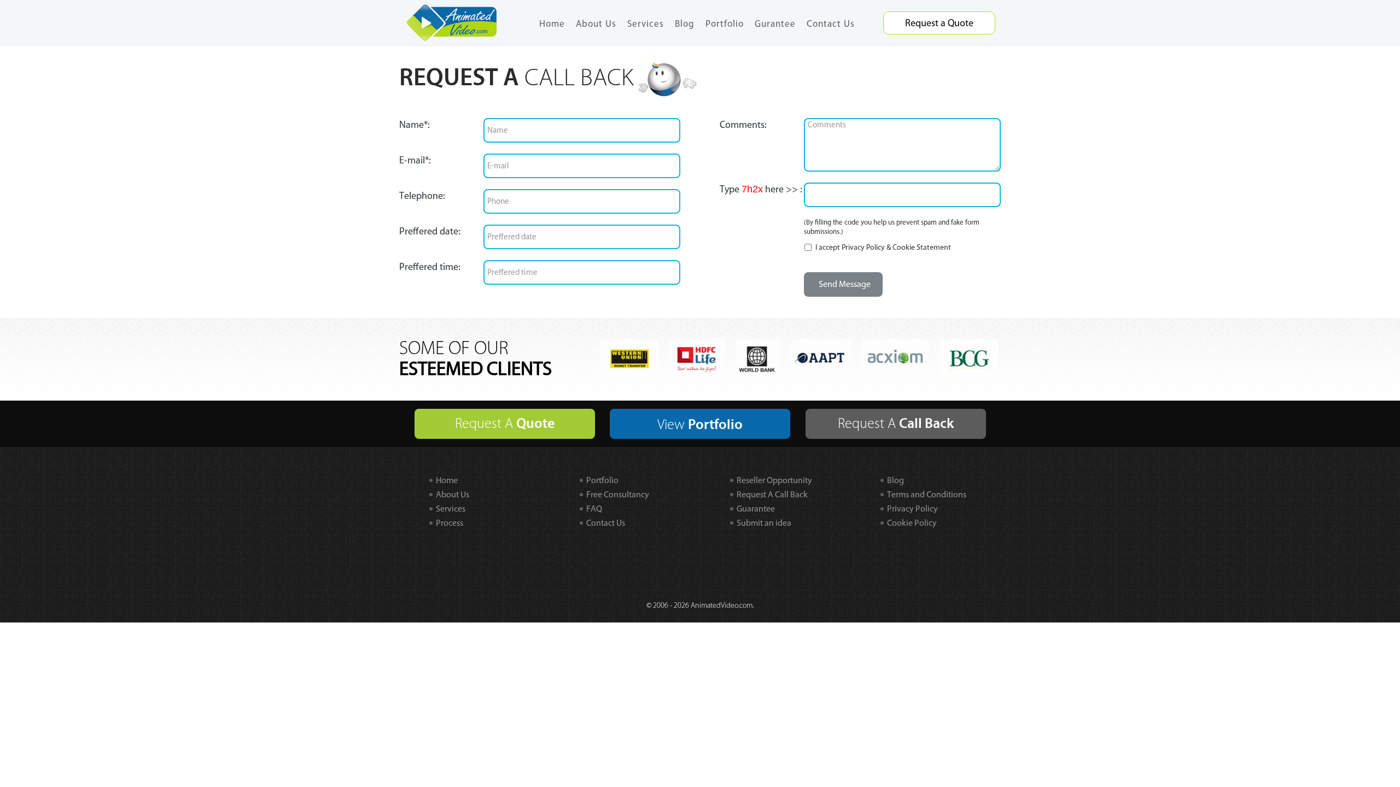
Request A (505, 423)
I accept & (882, 247)
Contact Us (831, 23)
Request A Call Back (772, 494)
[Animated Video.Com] (451, 21)
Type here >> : (761, 189)
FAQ (594, 508)
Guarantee (756, 508)
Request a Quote (939, 23)
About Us (596, 23)
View (700, 424)
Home (552, 23)
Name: (414, 125)
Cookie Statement (921, 247)
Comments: (743, 125)
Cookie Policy (912, 523)
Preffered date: (429, 231)
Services (645, 23)
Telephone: (422, 196)
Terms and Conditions (926, 494)
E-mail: (415, 160)
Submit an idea (764, 523)
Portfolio (724, 23)
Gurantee (775, 23)
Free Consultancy (617, 494)
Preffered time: (429, 267)
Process (449, 523)
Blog (685, 23)
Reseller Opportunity (774, 480)
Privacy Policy (863, 247)
